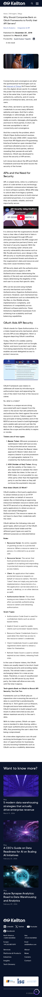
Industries (7, 957)
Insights (6, 961)
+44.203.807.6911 (9, 944)
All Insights (13, 14)
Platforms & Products (12, 953)
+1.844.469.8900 (9, 938)
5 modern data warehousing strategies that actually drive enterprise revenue (20, 806)
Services (6, 950)
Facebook (10, 931)
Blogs (20, 14)
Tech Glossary (9, 964)
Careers (27, 957)
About (27, 950)
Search (32, 3)
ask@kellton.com (30, 944)
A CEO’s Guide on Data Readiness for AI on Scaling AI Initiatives (19, 851)
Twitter (21, 927)
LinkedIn (10, 927)
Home (5, 14)
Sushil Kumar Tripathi (22, 39)
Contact (27, 961)
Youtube (33, 927)
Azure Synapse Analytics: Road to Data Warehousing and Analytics (19, 897)
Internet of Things (14, 86)
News (26, 953)
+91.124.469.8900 (30, 938)
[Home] (14, 3)
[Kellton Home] (21, 920)
